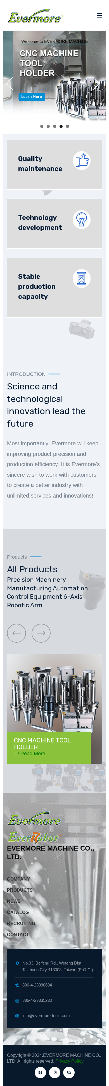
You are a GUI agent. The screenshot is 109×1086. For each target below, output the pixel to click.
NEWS (14, 901)
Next (97, 83)
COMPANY (18, 879)
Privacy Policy (69, 1061)
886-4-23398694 (37, 985)
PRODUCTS (20, 890)
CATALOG (18, 912)
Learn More (21, 97)
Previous (11, 83)
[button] (16, 633)
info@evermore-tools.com (46, 1015)
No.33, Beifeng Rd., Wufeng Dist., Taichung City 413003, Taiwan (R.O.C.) (57, 966)
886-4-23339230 (37, 1000)
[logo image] (35, 15)
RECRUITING (21, 923)
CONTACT (18, 934)
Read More (32, 753)
